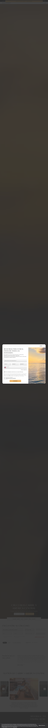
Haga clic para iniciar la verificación (11, 378)
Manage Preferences (42, 725)
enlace (9, 375)
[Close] (46, 725)
